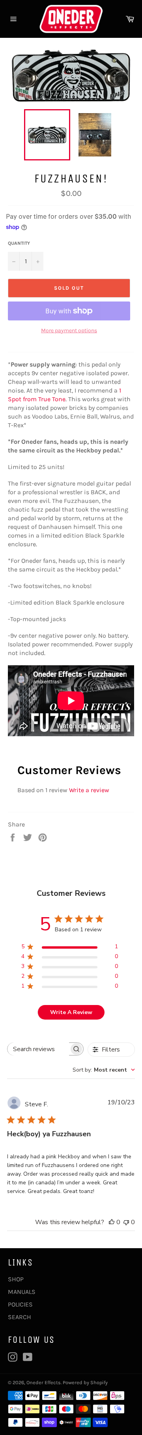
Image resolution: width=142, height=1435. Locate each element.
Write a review (89, 790)
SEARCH (19, 1317)
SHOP (16, 1279)
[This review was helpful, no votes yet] (111, 1222)
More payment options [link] (69, 330)
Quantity (19, 243)
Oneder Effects (43, 1382)
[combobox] (104, 1070)
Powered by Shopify (85, 1382)
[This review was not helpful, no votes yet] (126, 1222)
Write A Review (71, 1012)
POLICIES (20, 1304)
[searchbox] (38, 1048)
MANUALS (22, 1291)
